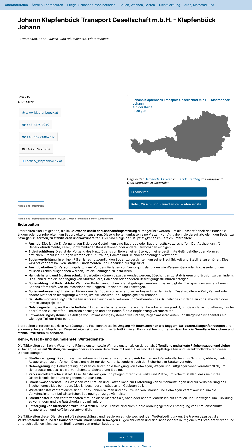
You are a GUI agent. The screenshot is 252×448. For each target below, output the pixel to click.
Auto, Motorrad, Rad (199, 5)
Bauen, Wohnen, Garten (137, 5)
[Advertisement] (126, 68)
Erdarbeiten (140, 192)
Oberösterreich (16, 5)
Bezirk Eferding (188, 179)
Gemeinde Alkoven (159, 179)
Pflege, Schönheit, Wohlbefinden (91, 5)
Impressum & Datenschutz (120, 446)
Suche (147, 446)
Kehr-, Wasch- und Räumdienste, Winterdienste (166, 204)
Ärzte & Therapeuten (47, 5)
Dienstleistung (169, 5)
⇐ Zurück (126, 437)
